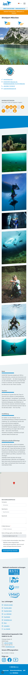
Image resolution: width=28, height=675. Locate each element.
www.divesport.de (20, 8)
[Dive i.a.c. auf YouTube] (16, 659)
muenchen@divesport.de (9, 88)
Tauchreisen (7, 617)
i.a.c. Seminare (7, 614)
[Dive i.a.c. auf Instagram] (4, 660)
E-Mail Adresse (6, 526)
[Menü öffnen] (24, 3)
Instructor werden (8, 605)
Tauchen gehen (8, 608)
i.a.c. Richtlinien (14, 673)
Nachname (5, 509)
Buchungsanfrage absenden (10, 550)
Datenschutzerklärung (16, 670)
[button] (2, 672)
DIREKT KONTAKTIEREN (8, 8)
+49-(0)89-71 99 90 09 (9, 86)
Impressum (6, 670)
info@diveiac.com (10, 646)
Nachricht (4, 516)
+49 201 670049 (8, 643)
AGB (24, 670)
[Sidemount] (3, 107)
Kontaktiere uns (8, 620)
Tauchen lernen (8, 611)
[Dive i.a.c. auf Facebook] (10, 660)
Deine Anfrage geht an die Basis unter (12, 533)
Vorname (4, 502)
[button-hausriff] (11, 111)
